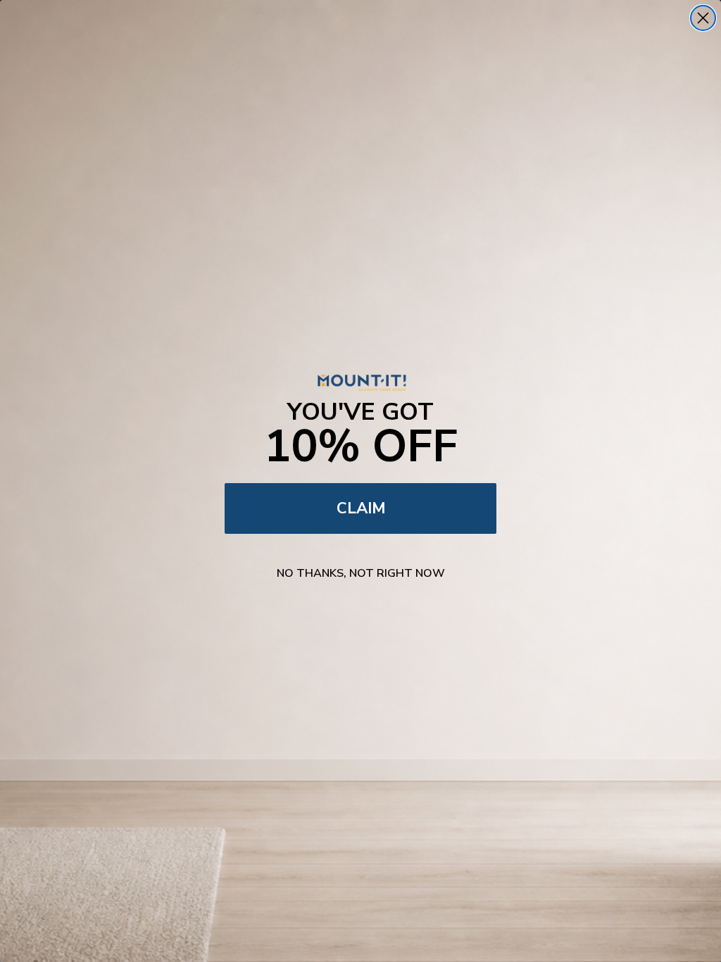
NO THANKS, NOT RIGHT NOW (361, 573)
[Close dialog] (703, 18)
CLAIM (361, 508)
